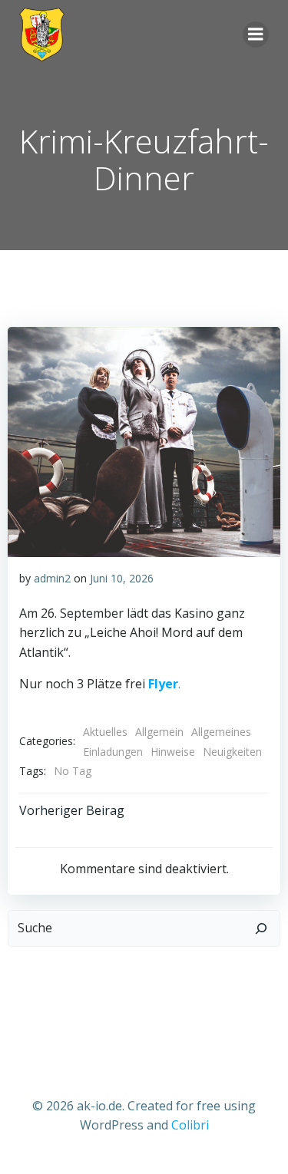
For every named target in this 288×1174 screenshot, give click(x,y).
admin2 (52, 578)
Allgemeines (221, 731)
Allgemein (159, 731)
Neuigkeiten (232, 751)
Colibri (190, 1124)
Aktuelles (105, 731)
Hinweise (173, 751)
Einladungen (113, 751)
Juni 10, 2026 (122, 578)
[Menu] (256, 34)
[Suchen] (261, 928)
